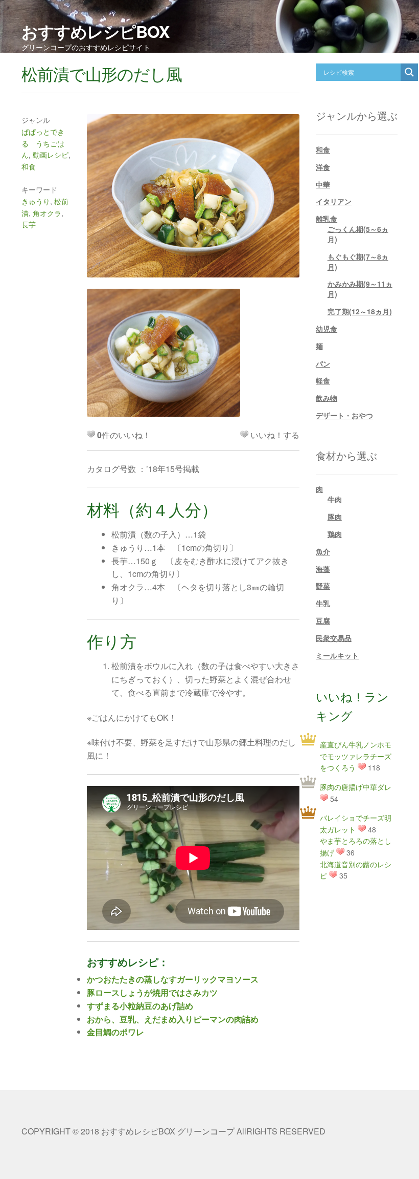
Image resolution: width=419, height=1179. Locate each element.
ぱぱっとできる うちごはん (42, 143)
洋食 (323, 167)
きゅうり (35, 201)
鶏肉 (335, 534)
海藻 (323, 569)
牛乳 (323, 603)
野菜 (323, 586)
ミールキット (337, 655)
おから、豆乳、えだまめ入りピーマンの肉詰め (173, 1019)
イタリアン (334, 201)
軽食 (323, 380)
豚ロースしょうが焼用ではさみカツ (152, 992)
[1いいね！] (244, 434)
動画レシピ (50, 154)
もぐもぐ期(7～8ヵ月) (358, 261)
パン (323, 363)
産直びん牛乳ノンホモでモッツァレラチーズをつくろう (355, 756)
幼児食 (326, 329)
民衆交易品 (334, 638)
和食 (28, 166)
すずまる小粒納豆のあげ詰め (140, 1006)
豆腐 (323, 620)
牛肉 (335, 499)
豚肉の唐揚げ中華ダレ (355, 787)
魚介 (323, 551)
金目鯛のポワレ (115, 1032)
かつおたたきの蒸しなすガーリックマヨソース (173, 979)
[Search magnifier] (409, 72)
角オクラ (47, 213)
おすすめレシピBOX (95, 31)
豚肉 (335, 516)
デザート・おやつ (344, 415)
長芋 (28, 224)
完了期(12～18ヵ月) (360, 311)
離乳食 (326, 218)
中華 (323, 184)
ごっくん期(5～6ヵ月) (358, 234)
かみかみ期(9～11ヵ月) (360, 288)
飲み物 (326, 398)
